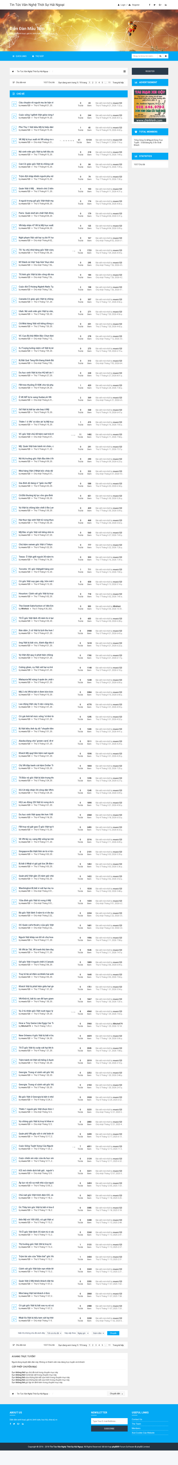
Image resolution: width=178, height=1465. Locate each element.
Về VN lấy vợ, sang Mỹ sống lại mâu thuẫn (40, 839)
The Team (136, 1424)
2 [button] (92, 82)
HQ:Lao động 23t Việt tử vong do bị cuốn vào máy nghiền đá (49, 802)
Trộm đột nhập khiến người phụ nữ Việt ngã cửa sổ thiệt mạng (50, 176)
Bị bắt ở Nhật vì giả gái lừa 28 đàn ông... (39, 863)
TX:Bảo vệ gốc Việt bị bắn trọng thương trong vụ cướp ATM (48, 777)
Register (136, 5)
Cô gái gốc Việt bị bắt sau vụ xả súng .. (38, 1305)
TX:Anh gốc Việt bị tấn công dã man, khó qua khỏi (44, 274)
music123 (25, 105)
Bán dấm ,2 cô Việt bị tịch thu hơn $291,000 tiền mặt (45, 630)
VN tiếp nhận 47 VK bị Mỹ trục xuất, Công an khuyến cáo (47, 225)
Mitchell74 (26, 1026)
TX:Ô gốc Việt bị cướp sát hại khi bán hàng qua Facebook (47, 1047)
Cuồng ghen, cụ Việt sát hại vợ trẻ (36, 667)
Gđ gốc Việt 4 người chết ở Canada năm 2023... (42, 961)
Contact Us (137, 1419)
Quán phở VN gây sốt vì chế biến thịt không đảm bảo (45, 1133)
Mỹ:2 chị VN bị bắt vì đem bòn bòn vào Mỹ (40, 691)
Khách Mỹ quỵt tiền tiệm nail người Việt (38, 753)
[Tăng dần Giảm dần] (98, 1333)
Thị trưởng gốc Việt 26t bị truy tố (35, 1244)
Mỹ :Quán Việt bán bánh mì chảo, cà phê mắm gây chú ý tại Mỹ (50, 446)
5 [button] (102, 82)
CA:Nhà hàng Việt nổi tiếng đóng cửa (37, 323)
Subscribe (109, 1428)
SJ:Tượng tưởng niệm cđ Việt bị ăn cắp (38, 348)
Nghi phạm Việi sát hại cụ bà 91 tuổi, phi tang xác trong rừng (49, 237)
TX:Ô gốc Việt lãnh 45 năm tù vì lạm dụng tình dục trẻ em (47, 618)
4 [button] (99, 82)
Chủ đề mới (21, 82)
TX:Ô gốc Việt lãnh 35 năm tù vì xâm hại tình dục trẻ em (46, 1232)
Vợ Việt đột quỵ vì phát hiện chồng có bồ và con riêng (45, 655)
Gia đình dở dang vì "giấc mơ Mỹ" (35, 483)
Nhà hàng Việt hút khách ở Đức (34, 1293)
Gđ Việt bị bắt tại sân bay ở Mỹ (34, 409)
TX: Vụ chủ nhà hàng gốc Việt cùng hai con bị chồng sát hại (49, 250)
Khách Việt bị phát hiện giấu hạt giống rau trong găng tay (47, 986)
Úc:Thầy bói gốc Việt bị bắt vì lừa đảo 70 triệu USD (44, 1207)
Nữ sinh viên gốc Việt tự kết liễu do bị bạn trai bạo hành (46, 151)
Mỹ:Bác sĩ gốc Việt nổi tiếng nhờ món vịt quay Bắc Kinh (46, 532)
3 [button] (96, 82)
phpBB (115, 1447)
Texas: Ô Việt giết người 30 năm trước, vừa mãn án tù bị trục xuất (51, 556)
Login (123, 5)
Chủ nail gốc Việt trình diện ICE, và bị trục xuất (42, 1195)
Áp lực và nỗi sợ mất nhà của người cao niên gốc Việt (45, 1182)
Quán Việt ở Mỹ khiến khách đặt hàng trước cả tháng (45, 1281)
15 (71, 140)
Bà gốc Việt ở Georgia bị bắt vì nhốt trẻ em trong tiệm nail (48, 1097)
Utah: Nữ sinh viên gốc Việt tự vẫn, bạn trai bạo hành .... (46, 311)
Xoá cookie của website (143, 1433)
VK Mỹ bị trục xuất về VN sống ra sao (37, 139)
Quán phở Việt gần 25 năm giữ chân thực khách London (47, 876)
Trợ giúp (39, 56)
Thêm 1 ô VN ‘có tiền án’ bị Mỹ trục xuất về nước (43, 421)
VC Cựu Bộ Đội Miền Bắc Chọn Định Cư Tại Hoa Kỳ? (45, 335)
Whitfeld (25, 609)
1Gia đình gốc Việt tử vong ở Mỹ (35, 900)
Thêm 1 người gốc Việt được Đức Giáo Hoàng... (43, 1109)
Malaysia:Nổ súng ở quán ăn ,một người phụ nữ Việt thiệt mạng (50, 679)
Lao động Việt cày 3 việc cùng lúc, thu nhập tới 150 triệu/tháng (50, 704)
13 (66, 140)
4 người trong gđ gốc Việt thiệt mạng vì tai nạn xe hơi (45, 200)
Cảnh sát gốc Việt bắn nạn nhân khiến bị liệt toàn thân (46, 1268)
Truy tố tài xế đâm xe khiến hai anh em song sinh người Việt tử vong (53, 974)
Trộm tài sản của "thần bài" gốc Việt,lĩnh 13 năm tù (44, 1256)
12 (64, 140)
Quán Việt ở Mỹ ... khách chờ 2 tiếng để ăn (40, 188)
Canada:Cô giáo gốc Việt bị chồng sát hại (40, 299)
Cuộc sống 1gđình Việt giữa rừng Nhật (38, 115)
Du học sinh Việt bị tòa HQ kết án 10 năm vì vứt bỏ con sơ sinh (50, 372)
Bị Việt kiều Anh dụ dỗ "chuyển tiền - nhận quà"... (43, 728)
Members (136, 1428)
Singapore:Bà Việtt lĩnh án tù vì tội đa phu (39, 851)
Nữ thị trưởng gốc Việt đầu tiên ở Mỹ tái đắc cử (42, 458)
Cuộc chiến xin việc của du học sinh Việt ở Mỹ (42, 1158)
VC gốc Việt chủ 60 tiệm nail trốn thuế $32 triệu (42, 434)
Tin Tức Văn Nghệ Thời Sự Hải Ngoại (37, 5)
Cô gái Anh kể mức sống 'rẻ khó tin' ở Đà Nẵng (42, 716)
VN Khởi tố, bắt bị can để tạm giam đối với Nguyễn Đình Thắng (50, 998)
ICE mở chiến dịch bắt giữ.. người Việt (37, 1170)
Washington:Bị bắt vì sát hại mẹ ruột (37, 888)
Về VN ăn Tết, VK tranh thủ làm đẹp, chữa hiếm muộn (45, 949)
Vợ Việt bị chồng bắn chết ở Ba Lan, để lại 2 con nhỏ (45, 507)
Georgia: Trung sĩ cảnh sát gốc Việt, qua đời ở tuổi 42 (45, 1072)
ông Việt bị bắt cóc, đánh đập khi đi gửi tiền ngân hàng (46, 642)
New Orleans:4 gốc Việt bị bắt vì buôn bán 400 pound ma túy (49, 1035)
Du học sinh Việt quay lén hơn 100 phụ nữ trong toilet (45, 814)
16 (73, 140)
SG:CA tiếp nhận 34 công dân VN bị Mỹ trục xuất (43, 790)
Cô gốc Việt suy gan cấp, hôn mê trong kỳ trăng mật (45, 581)
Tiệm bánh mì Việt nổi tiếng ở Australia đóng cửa (43, 1060)
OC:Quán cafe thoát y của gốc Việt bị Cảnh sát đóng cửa (47, 925)
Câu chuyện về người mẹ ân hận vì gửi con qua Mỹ (44, 102)
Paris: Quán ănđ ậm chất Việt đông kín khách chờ (44, 213)
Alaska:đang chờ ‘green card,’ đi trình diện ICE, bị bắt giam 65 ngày (52, 741)
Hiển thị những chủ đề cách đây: (32, 1333)
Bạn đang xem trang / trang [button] (73, 82)
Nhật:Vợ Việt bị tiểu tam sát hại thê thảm (39, 1317)
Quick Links (21, 56)
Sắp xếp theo (70, 1333)
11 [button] (109, 82)
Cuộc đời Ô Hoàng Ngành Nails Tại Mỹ (38, 286)
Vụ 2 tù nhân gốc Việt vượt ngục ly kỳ (37, 1011)
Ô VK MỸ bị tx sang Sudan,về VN (35, 397)
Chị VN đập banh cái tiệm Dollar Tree (37, 765)
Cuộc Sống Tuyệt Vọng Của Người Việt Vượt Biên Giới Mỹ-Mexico (51, 1146)
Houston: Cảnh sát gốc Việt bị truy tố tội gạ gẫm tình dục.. (48, 593)
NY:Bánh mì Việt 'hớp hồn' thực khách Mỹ (39, 262)
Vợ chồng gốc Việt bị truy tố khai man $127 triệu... (44, 1121)
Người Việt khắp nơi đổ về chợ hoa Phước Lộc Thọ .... (45, 937)
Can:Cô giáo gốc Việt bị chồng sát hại (38, 164)
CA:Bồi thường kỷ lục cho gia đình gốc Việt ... (41, 495)
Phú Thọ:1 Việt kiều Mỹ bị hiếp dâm (36, 127)
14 (68, 140)
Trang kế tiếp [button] (118, 82)
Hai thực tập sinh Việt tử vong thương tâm (40, 520)
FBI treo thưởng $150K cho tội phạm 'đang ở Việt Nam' (46, 385)
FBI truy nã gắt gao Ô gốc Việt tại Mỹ (37, 826)
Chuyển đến (115, 1393)
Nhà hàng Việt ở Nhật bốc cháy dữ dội (38, 471)
